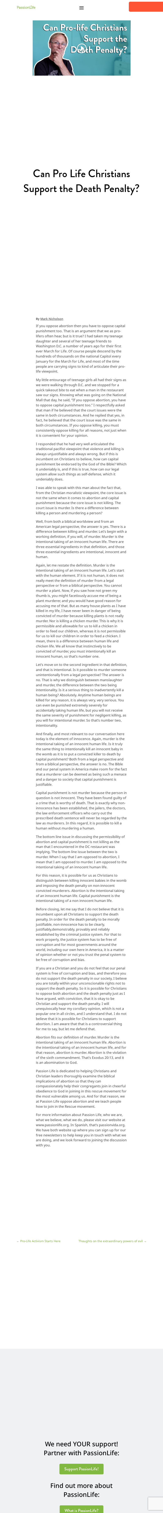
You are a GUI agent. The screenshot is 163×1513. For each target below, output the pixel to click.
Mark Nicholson (51, 319)
